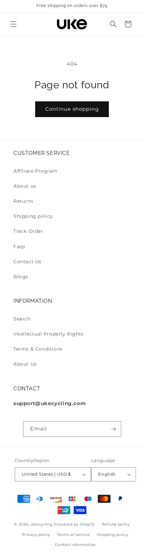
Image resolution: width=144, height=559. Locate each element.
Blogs (20, 277)
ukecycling (41, 524)
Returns (23, 201)
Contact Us (27, 262)
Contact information (75, 544)
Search (22, 319)
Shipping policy (33, 216)
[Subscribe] (113, 429)
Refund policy (116, 524)
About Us (25, 364)
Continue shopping (72, 109)
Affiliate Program (35, 171)
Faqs (19, 247)
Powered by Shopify (74, 524)
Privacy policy (36, 534)
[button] (13, 24)
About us (24, 186)
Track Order (28, 231)
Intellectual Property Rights (48, 334)
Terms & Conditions (38, 349)
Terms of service (73, 534)
